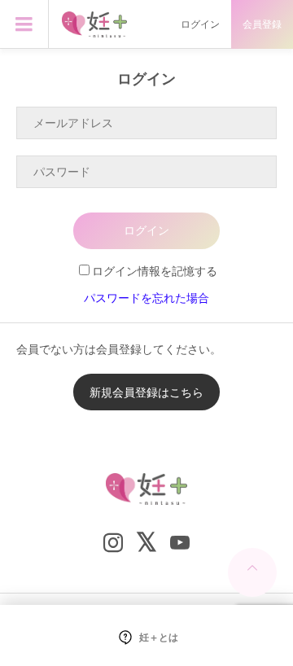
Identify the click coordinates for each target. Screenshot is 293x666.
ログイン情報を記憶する (154, 270)
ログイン (200, 24)
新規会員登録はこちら (146, 392)
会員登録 (262, 24)
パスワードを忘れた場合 (146, 297)
